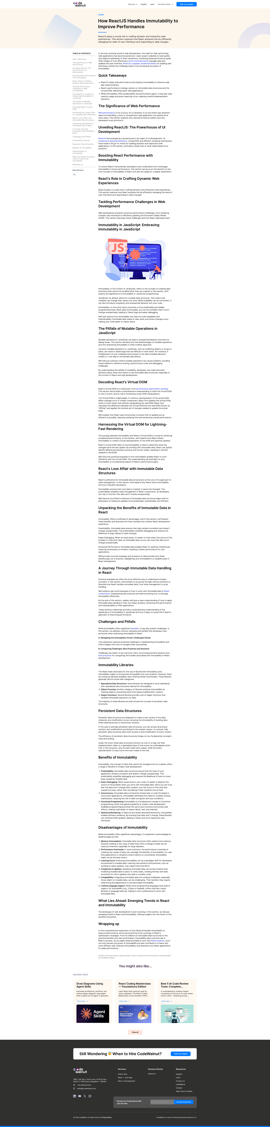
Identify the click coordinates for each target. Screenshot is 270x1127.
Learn (152, 4)
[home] (79, 4)
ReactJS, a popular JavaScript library (139, 63)
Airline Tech (122, 1074)
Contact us (180, 1081)
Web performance (106, 113)
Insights (144, 4)
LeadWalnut (180, 1084)
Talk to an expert (186, 4)
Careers (179, 1088)
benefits (135, 628)
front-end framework (138, 61)
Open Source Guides (184, 1091)
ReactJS (102, 138)
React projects (157, 941)
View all (135, 1032)
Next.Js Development (126, 1081)
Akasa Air (152, 1074)
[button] (132, 4)
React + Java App (125, 1077)
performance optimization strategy (152, 389)
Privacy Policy (106, 1117)
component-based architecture (112, 141)
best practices (104, 655)
